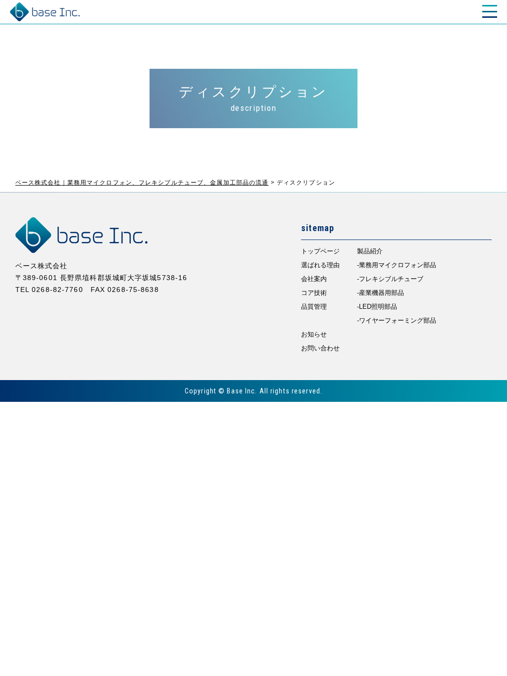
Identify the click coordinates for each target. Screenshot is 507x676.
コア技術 (314, 292)
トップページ (320, 251)
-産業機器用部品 (380, 292)
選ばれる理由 (320, 265)
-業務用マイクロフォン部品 (396, 265)
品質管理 (314, 306)
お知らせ (314, 334)
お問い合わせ (320, 348)
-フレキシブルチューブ (390, 279)
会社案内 (314, 279)
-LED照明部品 (377, 306)
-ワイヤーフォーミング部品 (396, 320)
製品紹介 (370, 251)
